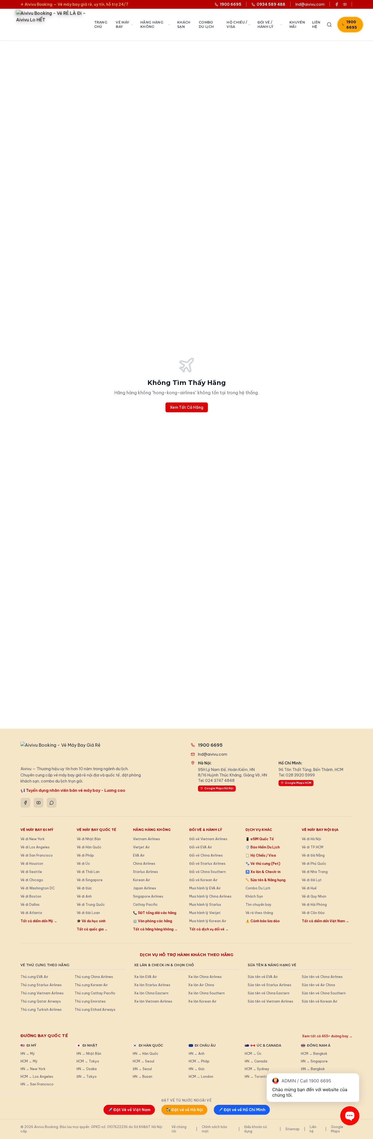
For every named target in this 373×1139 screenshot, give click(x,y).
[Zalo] (52, 803)
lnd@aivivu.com (310, 4)
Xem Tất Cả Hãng (186, 407)
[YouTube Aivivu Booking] (345, 4)
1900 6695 (351, 24)
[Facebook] (25, 803)
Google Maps (337, 1129)
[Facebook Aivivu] (337, 4)
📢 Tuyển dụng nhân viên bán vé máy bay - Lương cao (72, 790)
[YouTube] (38, 803)
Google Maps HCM (298, 783)
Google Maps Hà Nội (218, 788)
